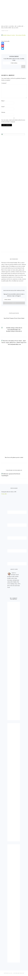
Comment (4, 83)
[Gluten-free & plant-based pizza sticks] (14, 961)
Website (3, 112)
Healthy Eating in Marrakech (14, 331)
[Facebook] (14, 43)
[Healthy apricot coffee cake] (14, 719)
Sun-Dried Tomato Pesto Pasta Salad (14, 318)
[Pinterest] (14, 46)
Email (3, 106)
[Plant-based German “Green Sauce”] (14, 840)
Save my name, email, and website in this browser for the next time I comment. (13, 120)
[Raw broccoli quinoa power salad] (14, 344)
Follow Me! (4, 494)
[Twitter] (14, 48)
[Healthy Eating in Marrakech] (14, 329)
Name (3, 101)
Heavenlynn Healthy (14, 10)
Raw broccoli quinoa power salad (14, 457)
